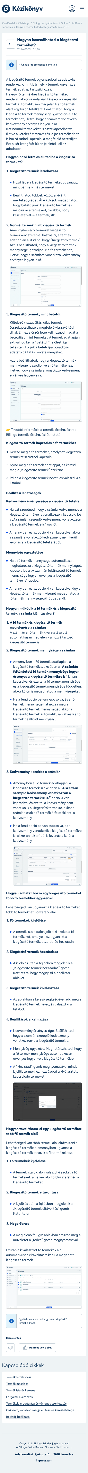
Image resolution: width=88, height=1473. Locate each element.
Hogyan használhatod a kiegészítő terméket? (41, 27)
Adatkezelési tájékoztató (32, 1454)
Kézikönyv (23, 23)
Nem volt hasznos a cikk (10, 1347)
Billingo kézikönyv (22, 9)
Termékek (7, 27)
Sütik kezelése (63, 1454)
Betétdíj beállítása (18, 1417)
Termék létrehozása (19, 1377)
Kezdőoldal (8, 23)
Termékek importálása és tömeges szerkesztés (36, 1403)
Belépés (72, 8)
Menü (82, 9)
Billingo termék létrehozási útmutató (33, 435)
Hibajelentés (13, 1338)
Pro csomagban (38, 64)
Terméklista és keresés (20, 1390)
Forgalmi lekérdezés (19, 1397)
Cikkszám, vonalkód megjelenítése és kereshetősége (40, 1410)
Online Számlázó (70, 23)
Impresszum (44, 1460)
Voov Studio (56, 1447)
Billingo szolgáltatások (45, 23)
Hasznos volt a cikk (40, 1347)
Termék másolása (17, 1384)
